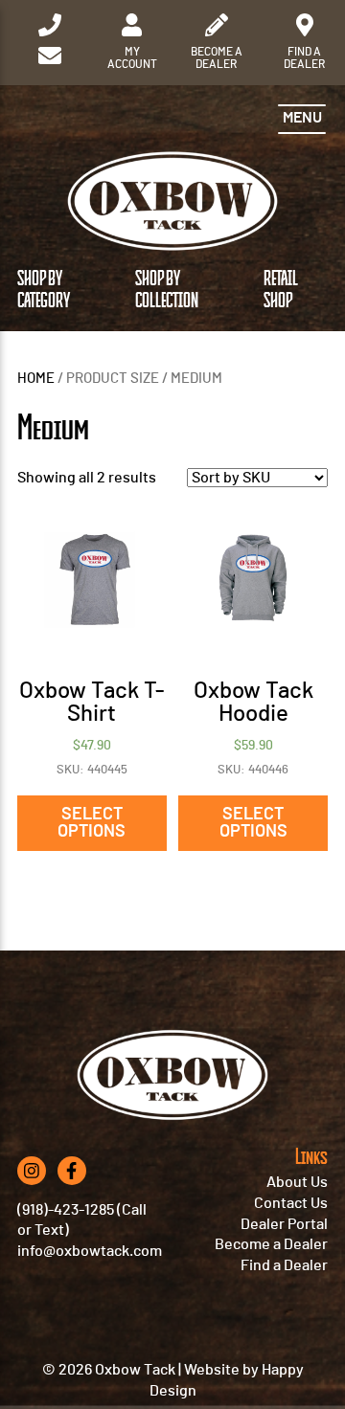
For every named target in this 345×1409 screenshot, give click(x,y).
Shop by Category (43, 290)
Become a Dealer (271, 1244)
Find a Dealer (284, 1265)
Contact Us (291, 1203)
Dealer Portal (284, 1224)
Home (36, 378)
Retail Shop (281, 290)
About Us (297, 1182)
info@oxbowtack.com (89, 1251)
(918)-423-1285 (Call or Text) (82, 1220)
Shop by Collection (166, 290)
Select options (92, 823)
